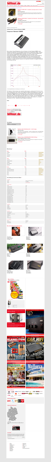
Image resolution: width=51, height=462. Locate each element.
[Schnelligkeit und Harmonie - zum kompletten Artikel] (12, 21)
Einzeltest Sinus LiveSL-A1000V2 (28, 272)
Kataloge (11, 448)
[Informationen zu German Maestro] (37, 392)
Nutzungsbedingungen (26, 448)
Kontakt (24, 447)
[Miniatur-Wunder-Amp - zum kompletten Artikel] (12, 13)
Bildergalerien (12, 447)
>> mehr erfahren (10, 299)
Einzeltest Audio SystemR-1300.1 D (10, 238)
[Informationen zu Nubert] (30, 394)
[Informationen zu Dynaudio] (23, 392)
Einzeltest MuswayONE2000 (28, 255)
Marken (19, 5)
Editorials (11, 450)
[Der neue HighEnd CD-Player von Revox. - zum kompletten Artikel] (12, 140)
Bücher (11, 444)
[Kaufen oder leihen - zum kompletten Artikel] (12, 132)
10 (24, 105)
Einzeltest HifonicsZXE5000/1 (28, 238)
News (8, 5)
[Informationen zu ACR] (9, 392)
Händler (25, 5)
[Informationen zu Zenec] (19, 395)
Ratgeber (28, 5)
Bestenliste (15, 5)
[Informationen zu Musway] (26, 394)
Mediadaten (24, 444)
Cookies (24, 446)
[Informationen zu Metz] (23, 394)
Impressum (24, 443)
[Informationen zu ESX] (30, 392)
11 (26, 105)
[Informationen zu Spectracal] (41, 394)
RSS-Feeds (11, 449)
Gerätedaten (12, 446)
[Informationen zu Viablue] (12, 395)
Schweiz (9, 421)
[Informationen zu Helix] (9, 394)
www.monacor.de (28, 182)
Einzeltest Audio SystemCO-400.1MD (10, 272)
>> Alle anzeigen (20, 24)
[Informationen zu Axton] (16, 392)
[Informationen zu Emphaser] (27, 392)
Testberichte (11, 5)
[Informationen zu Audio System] (12, 392)
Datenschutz (24, 445)
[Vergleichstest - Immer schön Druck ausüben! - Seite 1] (8, 105)
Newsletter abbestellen (11, 438)
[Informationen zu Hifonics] (12, 394)
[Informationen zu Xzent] (16, 395)
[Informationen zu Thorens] (9, 395)
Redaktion (11, 445)
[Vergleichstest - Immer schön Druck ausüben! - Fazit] (29, 105)
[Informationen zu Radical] (37, 394)
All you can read (35, 5)
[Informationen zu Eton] (34, 392)
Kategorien (22, 5)
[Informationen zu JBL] (16, 394)
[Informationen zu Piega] (34, 394)
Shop (31, 5)
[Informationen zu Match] (19, 394)
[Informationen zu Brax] (19, 392)
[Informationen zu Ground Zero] (41, 392)
